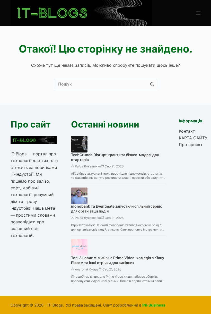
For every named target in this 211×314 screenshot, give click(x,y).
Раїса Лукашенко (88, 166)
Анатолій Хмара (87, 269)
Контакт (187, 131)
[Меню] (198, 13)
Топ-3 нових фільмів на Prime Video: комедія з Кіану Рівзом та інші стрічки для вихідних (117, 260)
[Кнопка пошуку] (152, 84)
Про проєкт (191, 144)
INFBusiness (153, 305)
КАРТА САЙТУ (193, 137)
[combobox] (100, 84)
